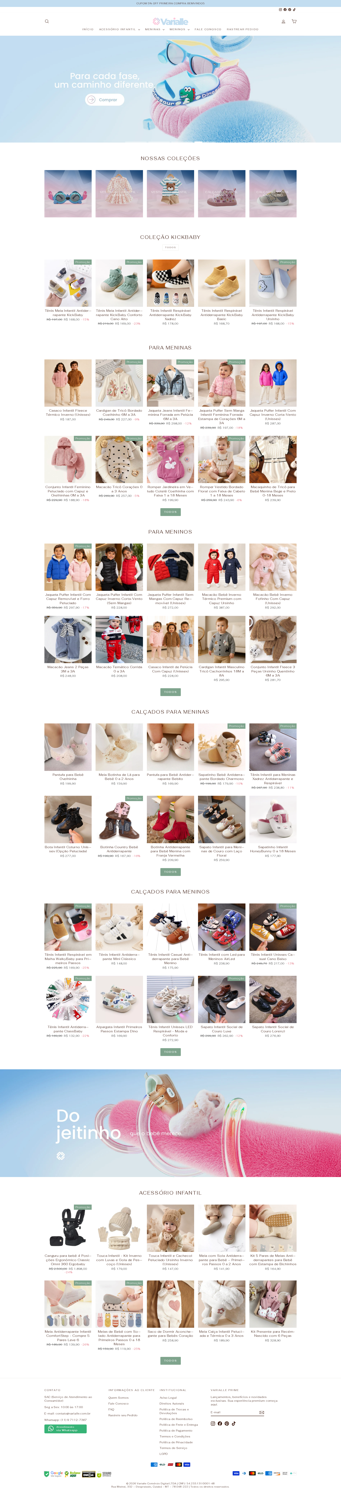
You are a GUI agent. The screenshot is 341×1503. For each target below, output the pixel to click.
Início (88, 29)
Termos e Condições (175, 1436)
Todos (170, 247)
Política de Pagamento (176, 1430)
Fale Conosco (208, 29)
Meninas (153, 29)
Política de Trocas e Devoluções (174, 1411)
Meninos (178, 29)
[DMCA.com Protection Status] (89, 1474)
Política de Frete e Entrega (179, 1424)
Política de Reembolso (176, 1419)
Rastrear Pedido (243, 29)
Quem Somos (119, 1397)
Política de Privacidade (176, 1442)
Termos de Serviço (173, 1448)
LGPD (164, 1454)
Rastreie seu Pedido (123, 1415)
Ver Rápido (68, 303)
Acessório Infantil (118, 29)
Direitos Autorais (172, 1403)
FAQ (112, 1409)
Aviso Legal (168, 1397)
